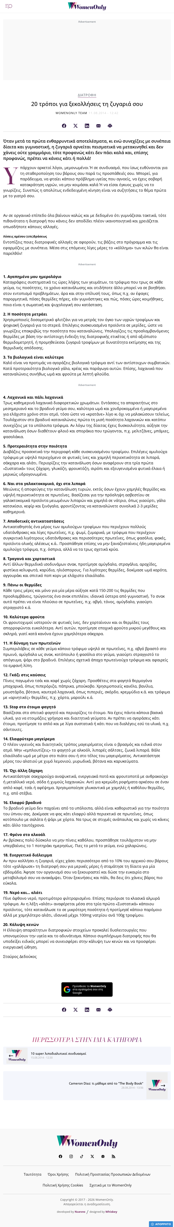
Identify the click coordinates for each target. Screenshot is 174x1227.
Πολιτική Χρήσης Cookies (63, 1185)
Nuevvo (80, 1212)
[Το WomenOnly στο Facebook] (60, 1157)
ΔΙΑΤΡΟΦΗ (87, 95)
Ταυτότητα (32, 1174)
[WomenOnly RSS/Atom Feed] (113, 1157)
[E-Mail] (98, 126)
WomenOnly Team (71, 113)
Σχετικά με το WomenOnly (111, 1185)
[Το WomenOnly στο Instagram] (71, 1157)
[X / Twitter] (75, 126)
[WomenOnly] (87, 6)
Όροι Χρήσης (58, 1174)
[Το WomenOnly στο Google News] (103, 1157)
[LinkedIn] (87, 126)
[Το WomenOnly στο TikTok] (82, 1157)
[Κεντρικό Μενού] (8, 6)
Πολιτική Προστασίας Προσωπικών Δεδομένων (112, 1174)
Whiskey (111, 1212)
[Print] (110, 126)
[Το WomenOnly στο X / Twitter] (92, 1157)
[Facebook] (64, 126)
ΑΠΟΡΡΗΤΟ (163, 1224)
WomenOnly (87, 1142)
